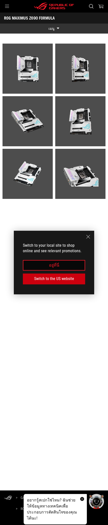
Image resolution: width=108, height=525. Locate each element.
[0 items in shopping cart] (101, 6)
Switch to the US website (54, 278)
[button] (7, 6)
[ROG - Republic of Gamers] (54, 6)
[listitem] (28, 69)
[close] (88, 237)
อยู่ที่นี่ (54, 265)
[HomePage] (8, 498)
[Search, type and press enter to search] (91, 6)
